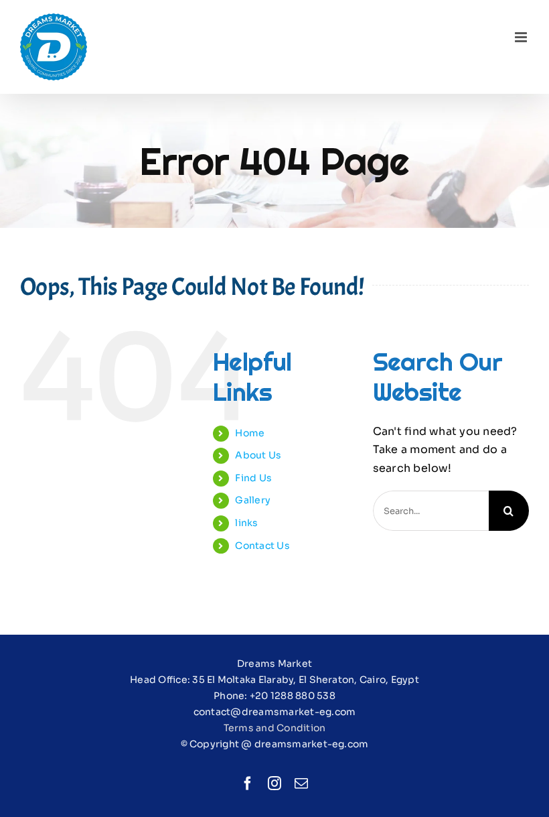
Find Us (253, 478)
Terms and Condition (275, 728)
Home (249, 433)
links (246, 523)
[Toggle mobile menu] (522, 37)
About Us (258, 455)
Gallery (252, 500)
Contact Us (262, 546)
